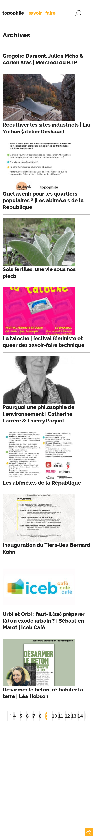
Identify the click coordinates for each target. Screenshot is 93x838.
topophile (13, 12)
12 (65, 716)
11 (59, 716)
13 (72, 716)
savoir (35, 12)
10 (52, 716)
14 (78, 716)
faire (50, 12)
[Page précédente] (7, 716)
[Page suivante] (85, 716)
